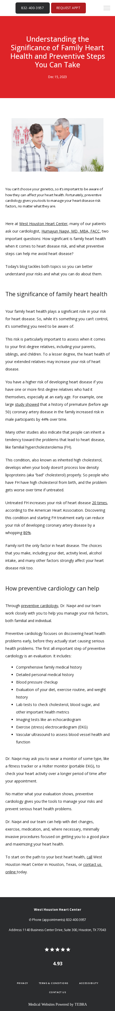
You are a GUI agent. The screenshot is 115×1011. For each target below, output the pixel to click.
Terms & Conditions (53, 983)
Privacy (22, 983)
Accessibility (88, 983)
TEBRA (81, 1004)
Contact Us (57, 992)
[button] (107, 8)
